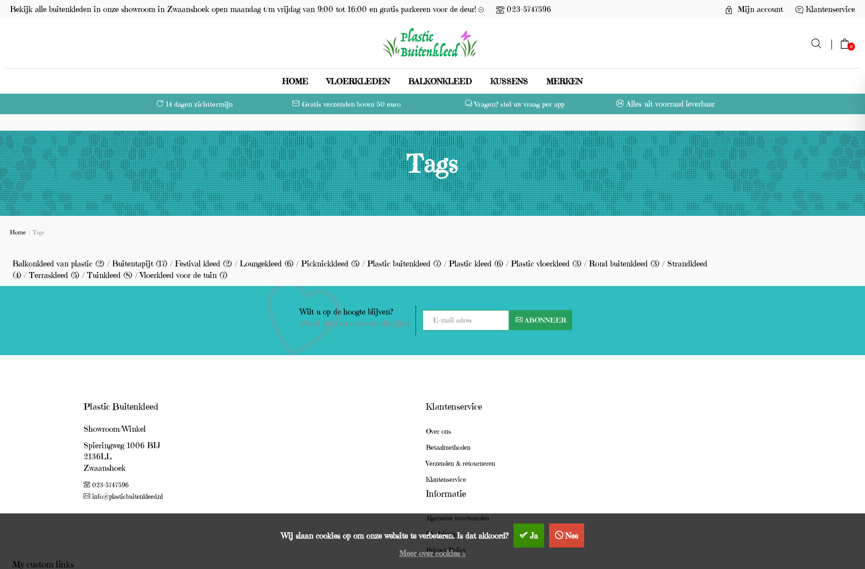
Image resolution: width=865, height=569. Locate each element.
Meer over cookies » (432, 553)
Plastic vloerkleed (546, 263)
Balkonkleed (440, 81)
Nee (572, 535)
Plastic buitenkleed (404, 263)
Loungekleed (267, 263)
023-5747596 (529, 9)
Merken (565, 81)
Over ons (438, 431)
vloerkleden (358, 81)
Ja (534, 535)
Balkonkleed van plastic (59, 263)
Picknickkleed (330, 263)
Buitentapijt (140, 263)
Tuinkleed (110, 275)
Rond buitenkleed (624, 263)
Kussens (509, 81)
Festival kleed (203, 263)
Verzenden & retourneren (460, 463)
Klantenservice (446, 479)
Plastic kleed (476, 263)
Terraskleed (54, 275)
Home (295, 81)
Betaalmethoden (448, 447)
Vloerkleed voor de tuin (184, 275)
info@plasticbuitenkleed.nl (127, 496)
